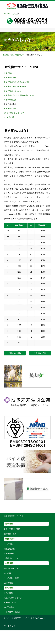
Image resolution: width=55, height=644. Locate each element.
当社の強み (8, 544)
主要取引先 (8, 583)
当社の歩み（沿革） (12, 578)
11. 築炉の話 (9, 117)
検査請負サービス (11, 558)
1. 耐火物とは (9, 73)
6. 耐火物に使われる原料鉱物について (19, 95)
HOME (6, 55)
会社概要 (7, 573)
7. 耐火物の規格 (10, 100)
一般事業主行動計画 (12, 612)
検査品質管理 (9, 549)
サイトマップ (9, 626)
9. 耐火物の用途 (10, 108)
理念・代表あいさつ (12, 568)
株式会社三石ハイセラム (14, 516)
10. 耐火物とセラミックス (14, 113)
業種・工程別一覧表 (12, 529)
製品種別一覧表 (10, 534)
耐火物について (18, 55)
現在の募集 (8, 593)
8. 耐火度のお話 (10, 104)
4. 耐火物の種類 (15, 86)
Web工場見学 (9, 607)
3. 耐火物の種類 (17, 82)
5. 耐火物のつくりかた (13, 91)
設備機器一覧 (9, 554)
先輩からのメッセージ (13, 598)
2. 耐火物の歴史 (10, 78)
